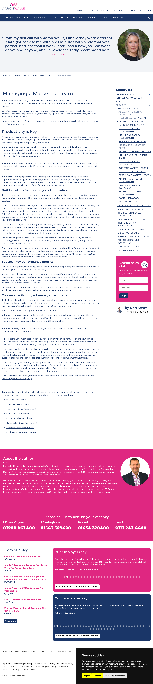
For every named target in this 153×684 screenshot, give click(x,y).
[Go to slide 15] (104, 577)
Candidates (119, 10)
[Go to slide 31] (140, 626)
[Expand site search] (149, 18)
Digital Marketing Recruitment (129, 130)
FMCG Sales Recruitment (18, 414)
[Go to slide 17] (110, 577)
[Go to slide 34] (149, 626)
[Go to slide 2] (67, 577)
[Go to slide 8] (84, 577)
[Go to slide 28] (132, 626)
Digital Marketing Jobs (132, 172)
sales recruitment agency (48, 392)
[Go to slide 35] (90, 629)
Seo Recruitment (129, 202)
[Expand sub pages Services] (149, 105)
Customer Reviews (127, 250)
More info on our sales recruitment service (77, 587)
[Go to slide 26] (136, 577)
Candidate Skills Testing (131, 219)
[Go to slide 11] (93, 577)
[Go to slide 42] (110, 629)
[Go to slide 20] (119, 577)
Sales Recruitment (128, 108)
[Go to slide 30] (137, 626)
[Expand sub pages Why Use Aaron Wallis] (149, 98)
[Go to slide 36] (93, 629)
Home (78, 10)
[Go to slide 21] (122, 577)
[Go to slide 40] (104, 629)
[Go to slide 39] (102, 629)
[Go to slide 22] (125, 577)
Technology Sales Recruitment (21, 409)
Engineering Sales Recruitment (21, 432)
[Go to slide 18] (113, 577)
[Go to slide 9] (87, 577)
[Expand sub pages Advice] (149, 101)
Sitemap (11, 676)
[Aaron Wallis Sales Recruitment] (13, 7)
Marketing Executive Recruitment (131, 193)
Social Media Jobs (129, 198)
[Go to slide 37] (96, 629)
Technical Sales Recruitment (20, 428)
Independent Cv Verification (126, 224)
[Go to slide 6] (79, 577)
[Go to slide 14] (102, 577)
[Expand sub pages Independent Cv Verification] (149, 223)
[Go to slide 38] (99, 629)
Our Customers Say (112, 18)
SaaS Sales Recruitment (17, 404)
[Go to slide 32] (143, 626)
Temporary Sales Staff (130, 229)
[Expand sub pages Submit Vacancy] (149, 94)
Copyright (6, 664)
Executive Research (129, 233)
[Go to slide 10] (90, 577)
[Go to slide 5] (76, 577)
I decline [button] (97, 676)
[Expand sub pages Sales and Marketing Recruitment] (149, 112)
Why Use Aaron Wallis (37, 18)
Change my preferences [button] (115, 676)
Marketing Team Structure (135, 152)
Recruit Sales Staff (97, 10)
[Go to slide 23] (127, 577)
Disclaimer (18, 664)
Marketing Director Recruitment (131, 180)
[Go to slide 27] (139, 577)
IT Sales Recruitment (16, 400)
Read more (10, 621)
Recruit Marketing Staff (133, 118)
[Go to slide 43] (113, 629)
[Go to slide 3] (70, 577)
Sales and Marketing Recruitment (129, 113)
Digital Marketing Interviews (129, 163)
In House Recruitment (132, 125)
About (134, 10)
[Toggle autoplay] (146, 577)
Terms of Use (40, 664)
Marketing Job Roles (131, 121)
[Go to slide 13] (99, 577)
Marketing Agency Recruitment (129, 136)
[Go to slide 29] (135, 626)
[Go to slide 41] (107, 629)
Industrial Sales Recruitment (20, 418)
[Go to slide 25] (133, 577)
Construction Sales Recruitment (21, 423)
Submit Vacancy (11, 18)
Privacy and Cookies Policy (60, 664)
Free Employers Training (68, 18)
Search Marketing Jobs (132, 141)
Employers (124, 89)
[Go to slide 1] (64, 577)
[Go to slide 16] (107, 577)
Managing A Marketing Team (132, 146)
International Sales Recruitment (129, 214)
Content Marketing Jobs (133, 168)
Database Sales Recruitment (134, 206)
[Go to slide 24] (130, 577)
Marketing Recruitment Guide (133, 156)
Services (92, 18)
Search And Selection (130, 209)
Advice (120, 101)
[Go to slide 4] (73, 577)
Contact (145, 10)
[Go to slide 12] (96, 577)
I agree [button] (87, 676)
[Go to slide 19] (116, 577)
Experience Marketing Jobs (135, 175)
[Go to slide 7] (81, 577)
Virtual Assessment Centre (133, 236)
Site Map (28, 664)
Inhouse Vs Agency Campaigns (129, 186)
